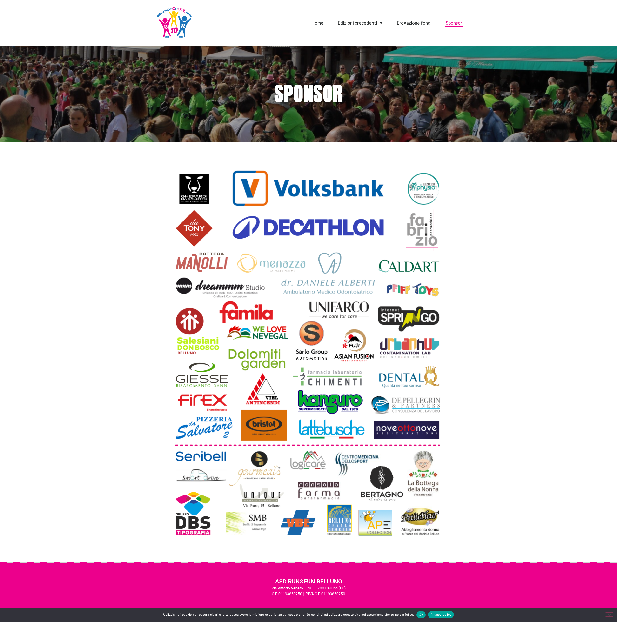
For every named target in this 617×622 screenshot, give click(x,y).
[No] (609, 614)
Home (317, 23)
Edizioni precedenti (357, 23)
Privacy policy (441, 614)
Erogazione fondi (414, 23)
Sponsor (454, 23)
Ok (421, 614)
